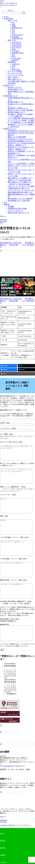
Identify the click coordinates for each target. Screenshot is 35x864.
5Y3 (13, 67)
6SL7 (13, 54)
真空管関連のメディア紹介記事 (19, 200)
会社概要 (11, 206)
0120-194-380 (7, 766)
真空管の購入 (8, 18)
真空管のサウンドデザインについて (20, 139)
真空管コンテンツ (10, 129)
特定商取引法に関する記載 (17, 208)
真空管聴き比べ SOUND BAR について (21, 131)
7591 (13, 33)
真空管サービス (9, 85)
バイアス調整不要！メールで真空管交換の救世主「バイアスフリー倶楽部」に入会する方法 (21, 124)
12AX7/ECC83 (16, 46)
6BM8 (14, 26)
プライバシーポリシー (15, 210)
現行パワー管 (12, 20)
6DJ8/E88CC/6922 (18, 53)
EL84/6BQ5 (15, 36)
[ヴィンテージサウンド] (8, 3)
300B (13, 24)
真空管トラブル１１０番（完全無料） (21, 110)
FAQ (5, 202)
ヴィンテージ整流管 (15, 71)
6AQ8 (14, 49)
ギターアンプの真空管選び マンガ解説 (21, 163)
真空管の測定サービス (15, 89)
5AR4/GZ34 (16, 64)
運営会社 (7, 204)
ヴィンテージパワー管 (15, 75)
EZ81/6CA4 (15, 69)
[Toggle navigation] (2, 1)
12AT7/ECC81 (16, 42)
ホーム (6, 16)
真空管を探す (14, 245)
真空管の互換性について (16, 112)
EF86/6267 (15, 60)
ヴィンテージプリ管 (15, 73)
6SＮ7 (14, 56)
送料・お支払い (13, 77)
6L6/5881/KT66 (17, 28)
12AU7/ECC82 (16, 44)
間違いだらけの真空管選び (17, 137)
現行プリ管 (12, 40)
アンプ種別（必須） (16, 436)
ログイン (11, 10)
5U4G (14, 66)
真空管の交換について (15, 102)
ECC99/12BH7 (16, 58)
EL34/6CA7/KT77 (17, 35)
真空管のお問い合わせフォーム (19, 213)
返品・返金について (15, 79)
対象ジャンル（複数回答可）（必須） (16, 489)
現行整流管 (12, 62)
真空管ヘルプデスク (15, 87)
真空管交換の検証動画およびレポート (21, 141)
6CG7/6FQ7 (15, 51)
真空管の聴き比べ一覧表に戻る (11, 243)
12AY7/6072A (16, 47)
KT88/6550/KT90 (17, 38)
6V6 (13, 29)
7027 (13, 31)
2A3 (13, 22)
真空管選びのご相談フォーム (18, 108)
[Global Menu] (1, 7)
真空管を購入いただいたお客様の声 (20, 198)
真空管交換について (11, 96)
